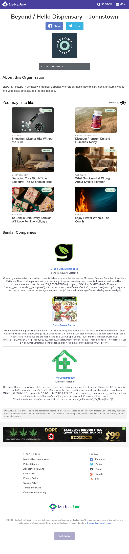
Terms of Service (32, 487)
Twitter (99, 464)
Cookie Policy (30, 483)
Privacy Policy (30, 478)
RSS (97, 479)
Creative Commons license (99, 523)
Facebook (100, 459)
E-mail (99, 469)
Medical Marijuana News (36, 459)
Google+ (100, 474)
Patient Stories (31, 464)
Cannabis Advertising (34, 492)
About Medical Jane (33, 468)
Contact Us (29, 473)
